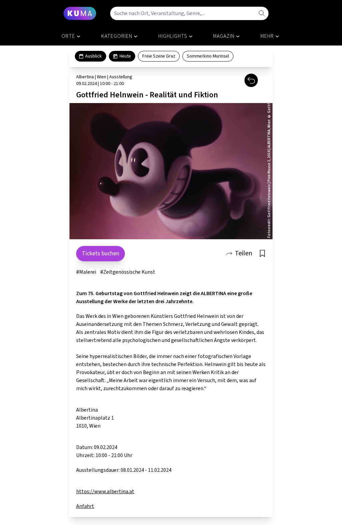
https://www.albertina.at (105, 491)
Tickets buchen (100, 253)
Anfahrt (85, 506)
